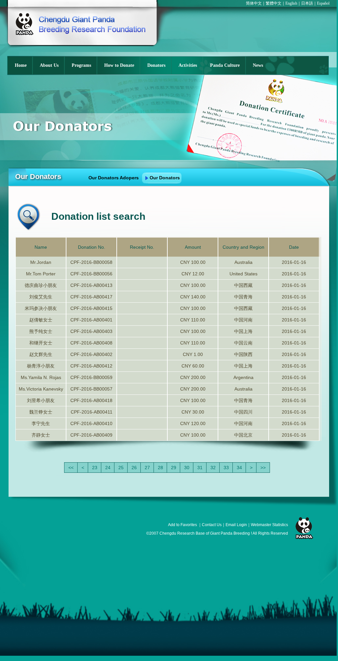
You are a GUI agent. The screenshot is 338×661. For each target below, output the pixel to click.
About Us (49, 65)
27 (147, 467)
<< (71, 467)
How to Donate (119, 65)
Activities (188, 65)
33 (226, 467)
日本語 (307, 3)
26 (134, 467)
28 (160, 467)
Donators (156, 65)
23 (94, 467)
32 (213, 467)
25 (121, 467)
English (291, 3)
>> (263, 467)
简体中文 (254, 3)
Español (323, 3)
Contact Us (212, 524)
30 (186, 467)
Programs (81, 65)
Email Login (236, 524)
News (258, 65)
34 (239, 467)
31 (200, 467)
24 (107, 467)
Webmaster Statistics (269, 524)
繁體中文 (273, 3)
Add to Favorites (182, 524)
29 (173, 467)
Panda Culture (225, 65)
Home (21, 65)
